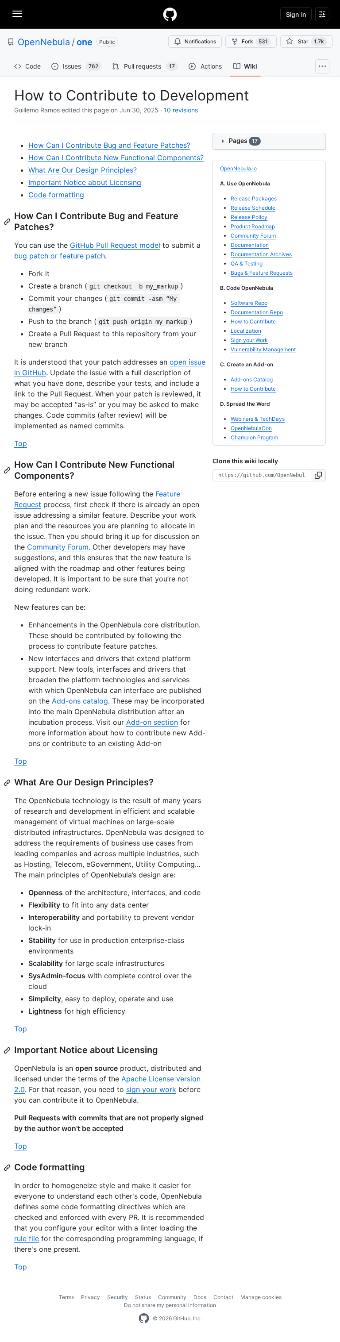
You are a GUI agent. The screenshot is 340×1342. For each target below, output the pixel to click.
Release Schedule (253, 207)
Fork (255, 41)
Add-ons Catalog (252, 379)
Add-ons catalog (80, 700)
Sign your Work (249, 340)
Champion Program (254, 437)
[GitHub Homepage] (144, 1318)
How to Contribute (253, 321)
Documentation (250, 245)
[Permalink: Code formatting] (8, 1167)
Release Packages (254, 198)
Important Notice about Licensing (84, 182)
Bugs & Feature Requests (262, 272)
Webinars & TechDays (258, 418)
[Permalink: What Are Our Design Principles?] (8, 783)
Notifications (200, 41)
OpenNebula (44, 42)
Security (117, 1297)
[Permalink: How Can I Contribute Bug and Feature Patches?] (8, 221)
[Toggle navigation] (17, 13)
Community (172, 1297)
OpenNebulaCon (251, 428)
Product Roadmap (253, 226)
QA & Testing (247, 263)
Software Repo (249, 303)
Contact (223, 1297)
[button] (318, 475)
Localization (246, 330)
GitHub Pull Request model (115, 245)
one (85, 42)
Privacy (90, 1297)
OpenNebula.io (238, 168)
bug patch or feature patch (59, 255)
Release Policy (249, 217)
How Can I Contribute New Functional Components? (116, 157)
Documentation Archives (261, 254)
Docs (199, 1297)
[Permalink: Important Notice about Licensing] (8, 1050)
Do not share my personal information (170, 1305)
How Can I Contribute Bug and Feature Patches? (109, 145)
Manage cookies (261, 1297)
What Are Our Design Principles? (82, 169)
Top (20, 443)
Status (143, 1297)
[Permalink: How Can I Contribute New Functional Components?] (8, 470)
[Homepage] (170, 14)
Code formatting (56, 194)
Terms (66, 1297)
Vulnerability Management (263, 349)
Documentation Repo (257, 312)
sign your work (151, 1089)
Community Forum (58, 546)
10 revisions (181, 110)
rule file (26, 1238)
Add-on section (152, 722)
